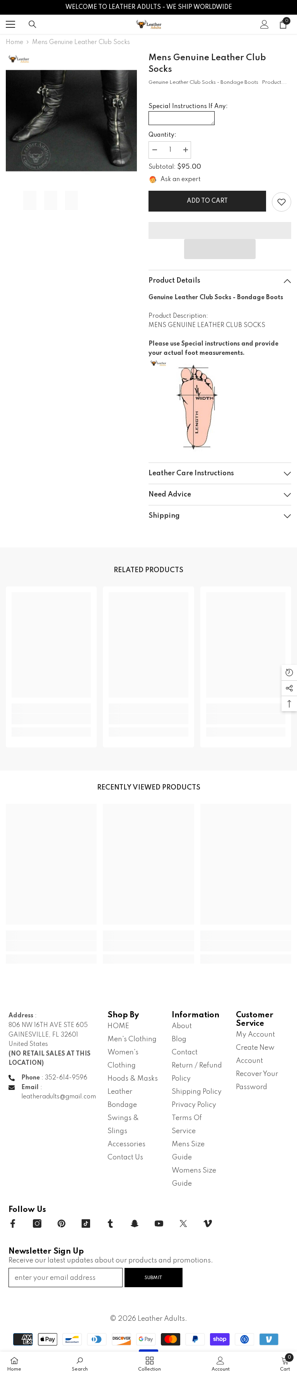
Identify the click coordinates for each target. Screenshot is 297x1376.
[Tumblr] (110, 1223)
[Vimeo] (207, 1223)
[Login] (264, 24)
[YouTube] (159, 1223)
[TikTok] (86, 1223)
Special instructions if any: (188, 106)
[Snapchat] (134, 1223)
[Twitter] (183, 1223)
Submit (153, 1277)
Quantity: (162, 135)
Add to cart (207, 201)
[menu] (10, 24)
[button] (220, 249)
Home (14, 42)
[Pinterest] (61, 1223)
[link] (281, 202)
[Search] (32, 24)
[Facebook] (12, 1223)
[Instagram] (37, 1223)
